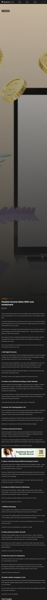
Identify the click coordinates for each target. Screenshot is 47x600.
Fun (42, 1)
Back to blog (6, 10)
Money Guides (12, 2)
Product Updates (35, 2)
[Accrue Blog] (5, 2)
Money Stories (19, 2)
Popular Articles (27, 2)
